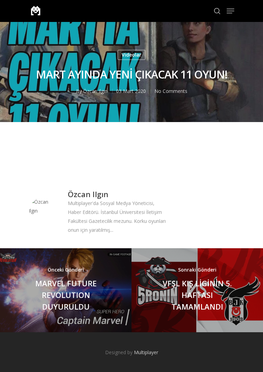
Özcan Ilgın (95, 91)
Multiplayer (146, 352)
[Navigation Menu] (230, 11)
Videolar (131, 54)
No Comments (170, 91)
